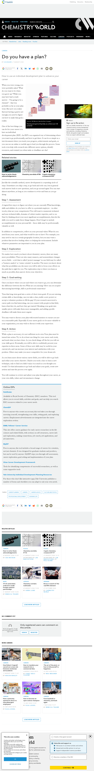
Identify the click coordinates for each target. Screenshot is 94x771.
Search (53, 21)
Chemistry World (49, 591)
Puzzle (25, 548)
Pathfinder (7, 392)
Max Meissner (51, 673)
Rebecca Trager (11, 594)
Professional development (17, 496)
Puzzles (35, 41)
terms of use (72, 148)
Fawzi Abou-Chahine (29, 674)
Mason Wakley (11, 675)
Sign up (77, 143)
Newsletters (13, 41)
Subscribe (24, 22)
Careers (4, 50)
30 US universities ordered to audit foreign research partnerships (9, 586)
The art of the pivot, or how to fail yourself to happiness (51, 667)
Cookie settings (15, 764)
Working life (33, 496)
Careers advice (36, 492)
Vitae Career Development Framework (19, 462)
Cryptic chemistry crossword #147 (48, 175)
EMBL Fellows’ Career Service (15, 426)
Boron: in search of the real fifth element (51, 584)
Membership (88, 2)
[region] (15, 751)
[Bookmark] (51, 68)
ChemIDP (7, 407)
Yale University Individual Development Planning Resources (27, 475)
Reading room (27, 41)
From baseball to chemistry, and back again (50, 700)
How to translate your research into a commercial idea (30, 667)
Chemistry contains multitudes (29, 584)
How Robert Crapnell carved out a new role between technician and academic (10, 668)
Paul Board (48, 560)
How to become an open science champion (31, 699)
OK (15, 759)
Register (15, 22)
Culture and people (50, 492)
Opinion (26, 581)
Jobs (19, 41)
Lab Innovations (30, 558)
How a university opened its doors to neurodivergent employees (10, 701)
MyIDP (6, 444)
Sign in (24, 632)
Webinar (46, 581)
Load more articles (31, 604)
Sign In (7, 22)
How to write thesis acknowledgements (9, 175)
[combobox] (41, 22)
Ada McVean (10, 557)
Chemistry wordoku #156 (31, 174)
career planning (14, 492)
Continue (67, 768)
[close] (61, 64)
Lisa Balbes (8, 62)
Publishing (73, 2)
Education (80, 2)
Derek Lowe (30, 590)
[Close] (27, 735)
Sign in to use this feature (53, 64)
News (5, 581)
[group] (88, 36)
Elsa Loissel (10, 709)
